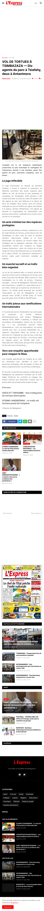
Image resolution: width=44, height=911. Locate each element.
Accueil (4, 58)
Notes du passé (27, 801)
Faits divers (33, 798)
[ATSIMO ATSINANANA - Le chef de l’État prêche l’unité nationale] (8, 827)
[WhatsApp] (25, 421)
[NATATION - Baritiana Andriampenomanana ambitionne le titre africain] (8, 731)
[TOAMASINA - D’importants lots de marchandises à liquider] (8, 656)
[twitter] (24, 775)
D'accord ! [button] (7, 907)
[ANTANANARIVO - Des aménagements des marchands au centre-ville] (8, 667)
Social (16, 416)
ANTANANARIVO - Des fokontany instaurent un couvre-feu (28, 676)
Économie (29, 794)
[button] (3, 3)
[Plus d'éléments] (35, 421)
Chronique (7, 801)
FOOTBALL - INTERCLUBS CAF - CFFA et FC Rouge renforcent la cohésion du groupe (27, 719)
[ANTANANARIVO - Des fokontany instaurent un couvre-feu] (8, 678)
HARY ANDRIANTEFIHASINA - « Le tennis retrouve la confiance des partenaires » (11, 477)
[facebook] (19, 775)
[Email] (30, 421)
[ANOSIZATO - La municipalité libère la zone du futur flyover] (8, 888)
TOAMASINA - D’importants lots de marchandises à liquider (28, 654)
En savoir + (14, 902)
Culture (15, 798)
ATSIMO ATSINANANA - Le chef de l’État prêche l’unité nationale (10, 448)
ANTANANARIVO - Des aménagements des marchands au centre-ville (28, 666)
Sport (5, 794)
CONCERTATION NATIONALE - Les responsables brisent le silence (31, 449)
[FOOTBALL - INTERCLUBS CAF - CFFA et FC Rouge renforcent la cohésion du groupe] (8, 720)
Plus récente (7, 513)
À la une (11, 58)
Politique (6, 798)
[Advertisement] (22, 32)
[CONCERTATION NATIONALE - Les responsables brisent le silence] (8, 838)
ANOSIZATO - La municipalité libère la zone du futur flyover (29, 885)
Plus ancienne (36, 513)
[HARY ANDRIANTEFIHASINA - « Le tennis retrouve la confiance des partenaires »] (8, 849)
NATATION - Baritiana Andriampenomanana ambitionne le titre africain (28, 730)
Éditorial (16, 801)
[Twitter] (20, 421)
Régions (23, 798)
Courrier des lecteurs (10, 805)
